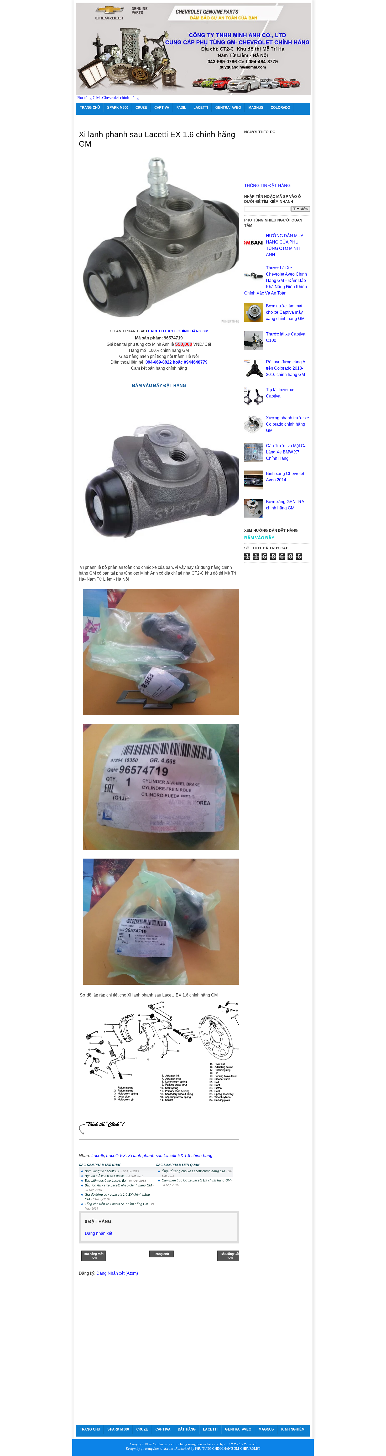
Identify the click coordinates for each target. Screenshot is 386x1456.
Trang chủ (161, 1254)
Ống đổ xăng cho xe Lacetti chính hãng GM (193, 1171)
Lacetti (97, 1155)
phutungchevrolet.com (157, 1448)
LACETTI (201, 108)
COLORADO (280, 108)
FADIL (181, 108)
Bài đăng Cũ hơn (230, 1255)
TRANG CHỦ (90, 108)
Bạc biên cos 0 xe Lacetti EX (105, 1181)
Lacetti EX (116, 1155)
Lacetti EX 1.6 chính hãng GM (178, 331)
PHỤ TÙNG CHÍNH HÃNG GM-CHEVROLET (227, 1448)
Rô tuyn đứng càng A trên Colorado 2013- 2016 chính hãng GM (285, 368)
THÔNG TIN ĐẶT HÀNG (267, 185)
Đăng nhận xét (98, 1233)
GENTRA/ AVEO (228, 108)
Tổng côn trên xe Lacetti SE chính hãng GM (116, 1204)
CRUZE (141, 108)
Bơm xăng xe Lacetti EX (102, 1171)
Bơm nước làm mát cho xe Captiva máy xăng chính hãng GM (285, 312)
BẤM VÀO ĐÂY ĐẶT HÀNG (159, 385)
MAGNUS (255, 108)
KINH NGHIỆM (293, 1429)
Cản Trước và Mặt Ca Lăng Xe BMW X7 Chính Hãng (286, 452)
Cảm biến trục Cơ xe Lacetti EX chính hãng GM (196, 1180)
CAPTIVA (161, 108)
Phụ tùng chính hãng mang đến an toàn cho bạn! (192, 1444)
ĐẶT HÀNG (187, 1429)
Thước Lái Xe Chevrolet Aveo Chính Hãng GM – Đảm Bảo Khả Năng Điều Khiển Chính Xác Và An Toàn (275, 280)
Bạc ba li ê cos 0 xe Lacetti (104, 1176)
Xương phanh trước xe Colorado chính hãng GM (287, 424)
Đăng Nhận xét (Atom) (117, 1273)
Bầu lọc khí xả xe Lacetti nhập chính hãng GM (118, 1185)
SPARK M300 (117, 108)
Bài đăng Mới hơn (93, 1255)
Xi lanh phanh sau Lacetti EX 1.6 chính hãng (170, 1155)
